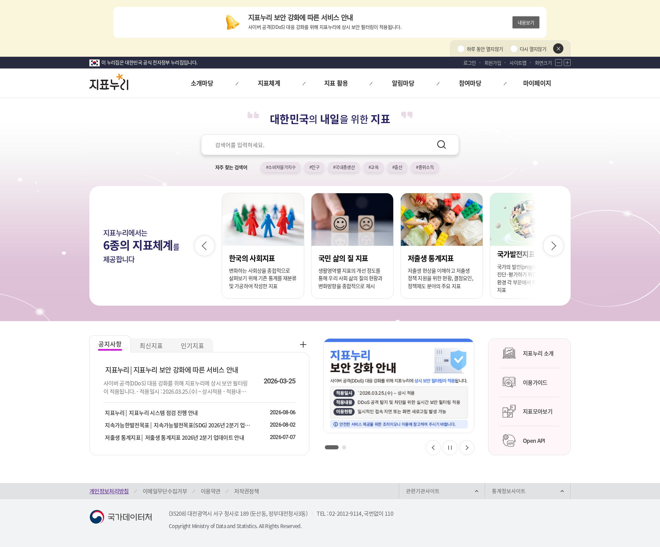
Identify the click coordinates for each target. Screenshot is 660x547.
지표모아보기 (537, 411)
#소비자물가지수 (281, 167)
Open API (534, 440)
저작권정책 (246, 491)
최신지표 (151, 345)
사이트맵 (517, 62)
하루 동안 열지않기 (485, 48)
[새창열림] (398, 385)
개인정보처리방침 (109, 491)
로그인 (469, 62)
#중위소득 (425, 167)
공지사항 (110, 344)
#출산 (397, 167)
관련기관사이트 (423, 491)
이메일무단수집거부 (165, 491)
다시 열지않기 (533, 48)
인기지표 (192, 345)
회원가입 (492, 62)
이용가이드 (535, 382)
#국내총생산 (344, 167)
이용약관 (210, 491)
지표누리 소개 (538, 353)
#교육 (373, 167)
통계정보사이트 (509, 491)
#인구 (314, 167)
